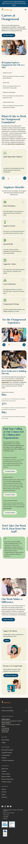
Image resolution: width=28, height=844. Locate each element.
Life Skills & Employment (8, 760)
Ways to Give (5, 768)
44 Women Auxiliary (6, 781)
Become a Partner (6, 776)
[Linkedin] (8, 806)
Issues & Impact (5, 739)
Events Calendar (6, 774)
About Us (4, 789)
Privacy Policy (6, 814)
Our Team (4, 791)
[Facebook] (2, 806)
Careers (4, 794)
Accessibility (5, 816)
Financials (5, 818)
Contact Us (4, 797)
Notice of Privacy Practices (8, 812)
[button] (25, 9)
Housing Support (6, 755)
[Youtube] (10, 806)
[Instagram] (5, 806)
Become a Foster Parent (7, 779)
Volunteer (4, 771)
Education (4, 757)
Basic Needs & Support (7, 750)
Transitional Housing (7, 752)
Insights (3, 742)
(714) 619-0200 (5, 728)
